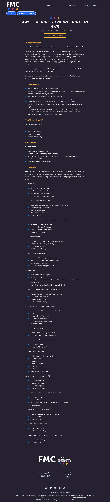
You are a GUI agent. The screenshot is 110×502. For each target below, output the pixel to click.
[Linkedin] (59, 488)
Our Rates (68, 474)
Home (48, 5)
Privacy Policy (43, 492)
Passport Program (68, 472)
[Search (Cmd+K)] (102, 5)
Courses (59, 5)
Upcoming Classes (65, 492)
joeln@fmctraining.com (79, 497)
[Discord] (64, 488)
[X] (46, 488)
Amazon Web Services (26, 13)
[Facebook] (51, 488)
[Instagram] (55, 488)
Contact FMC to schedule (55, 35)
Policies (68, 477)
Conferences (73, 5)
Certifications (91, 5)
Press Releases (53, 492)
